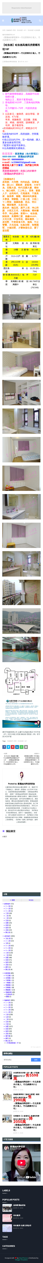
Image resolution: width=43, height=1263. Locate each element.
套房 (7, 928)
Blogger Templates (21, 1260)
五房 (7, 920)
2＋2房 (8, 1007)
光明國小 (8, 978)
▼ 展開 (12, 900)
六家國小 (8, 980)
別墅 (7, 923)
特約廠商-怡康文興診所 (22, 1225)
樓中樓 (8, 1036)
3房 (6, 943)
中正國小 (8, 975)
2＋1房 (8, 908)
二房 (7, 918)
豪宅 (7, 967)
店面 (7, 930)
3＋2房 (8, 948)
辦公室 (8, 932)
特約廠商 (16, 1215)
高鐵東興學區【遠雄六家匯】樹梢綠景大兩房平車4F (27, 1101)
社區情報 (7, 973)
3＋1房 (8, 911)
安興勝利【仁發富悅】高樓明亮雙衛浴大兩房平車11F (27, 1123)
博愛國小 (8, 985)
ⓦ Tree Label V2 (36, 1047)
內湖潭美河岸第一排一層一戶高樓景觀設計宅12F (27, 1080)
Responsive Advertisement (22, 8)
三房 (7, 913)
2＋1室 (8, 906)
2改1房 (8, 938)
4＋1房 (8, 950)
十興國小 (8, 983)
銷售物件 (7, 904)
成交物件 (7, 936)
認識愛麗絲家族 (19, 1205)
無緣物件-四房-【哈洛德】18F (16, 30)
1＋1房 (8, 1003)
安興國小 (8, 987)
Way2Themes (23, 1258)
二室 (7, 916)
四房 (7, 925)
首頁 (3, 30)
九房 (7, 1017)
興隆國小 (8, 990)
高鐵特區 (8, 992)
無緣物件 (7, 1000)
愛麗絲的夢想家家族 (10, 61)
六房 (7, 1024)
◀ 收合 (30, 900)
